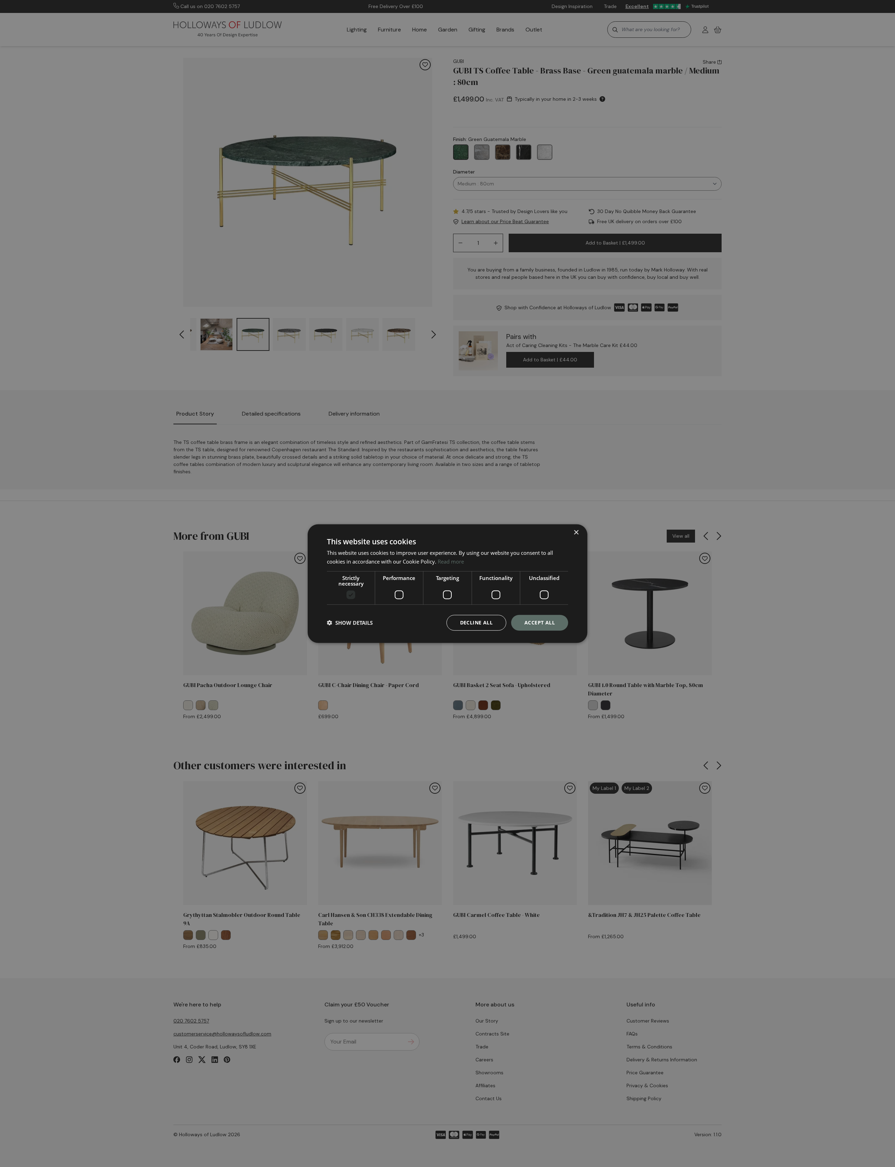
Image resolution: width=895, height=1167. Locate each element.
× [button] (576, 532)
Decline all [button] (476, 622)
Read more (451, 561)
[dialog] (447, 583)
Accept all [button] (539, 622)
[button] (350, 623)
